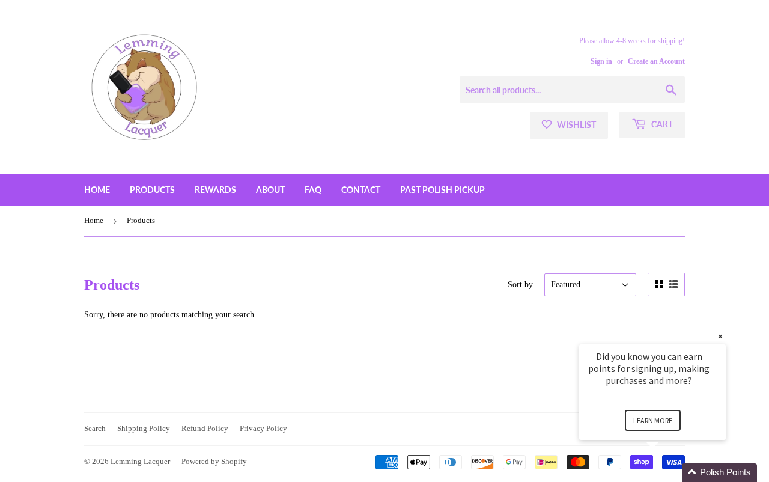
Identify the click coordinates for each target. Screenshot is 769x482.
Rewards (215, 190)
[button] (667, 472)
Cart (661, 124)
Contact (360, 190)
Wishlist (575, 125)
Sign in (601, 61)
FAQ (313, 190)
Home (97, 190)
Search (95, 428)
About (270, 190)
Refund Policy (204, 428)
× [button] (720, 336)
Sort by (520, 284)
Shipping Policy (143, 428)
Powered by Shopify (214, 461)
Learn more (652, 420)
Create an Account (656, 61)
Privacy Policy (263, 428)
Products (152, 190)
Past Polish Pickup (442, 190)
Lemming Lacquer (140, 461)
